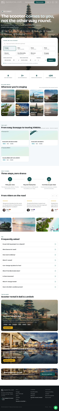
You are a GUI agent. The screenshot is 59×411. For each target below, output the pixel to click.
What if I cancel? (29, 260)
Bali (17, 389)
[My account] (53, 2)
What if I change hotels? (29, 281)
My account (48, 397)
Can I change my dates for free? (29, 265)
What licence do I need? (29, 249)
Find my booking (29, 2)
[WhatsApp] (56, 408)
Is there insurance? (29, 276)
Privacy (46, 406)
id (56, 2)
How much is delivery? (29, 255)
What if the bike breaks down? (29, 271)
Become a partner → (47, 374)
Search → (51, 60)
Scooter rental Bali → (21, 401)
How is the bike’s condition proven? (29, 287)
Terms (50, 406)
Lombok (33, 389)
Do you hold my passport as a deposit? (29, 244)
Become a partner (49, 395)
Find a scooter (40, 2)
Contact (47, 393)
